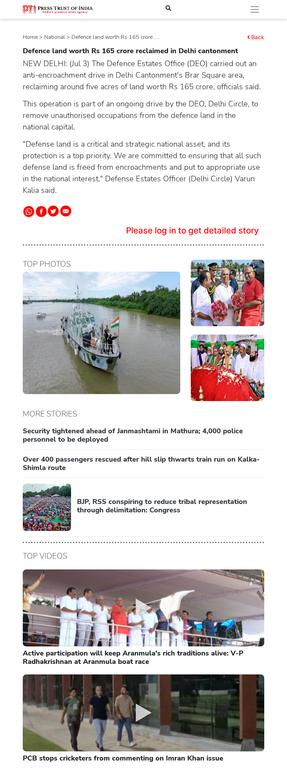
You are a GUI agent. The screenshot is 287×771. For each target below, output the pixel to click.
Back (257, 37)
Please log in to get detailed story (192, 230)
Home (30, 37)
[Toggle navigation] (254, 9)
